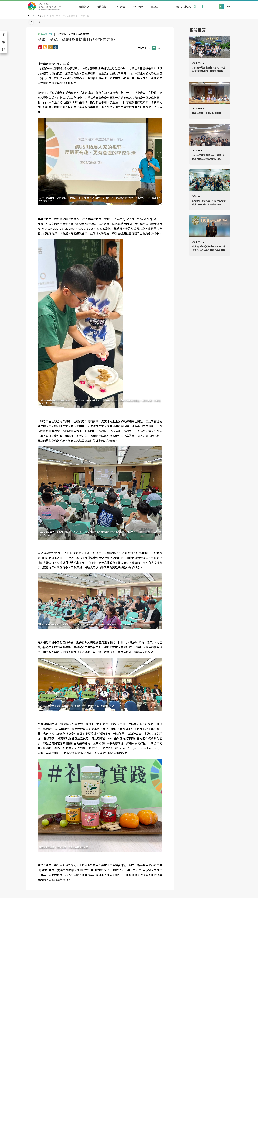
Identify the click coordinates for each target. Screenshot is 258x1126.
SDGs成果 (138, 6)
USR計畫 (120, 6)
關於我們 (101, 6)
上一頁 (38, 22)
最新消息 (84, 6)
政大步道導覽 (183, 6)
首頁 (29, 16)
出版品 (154, 6)
